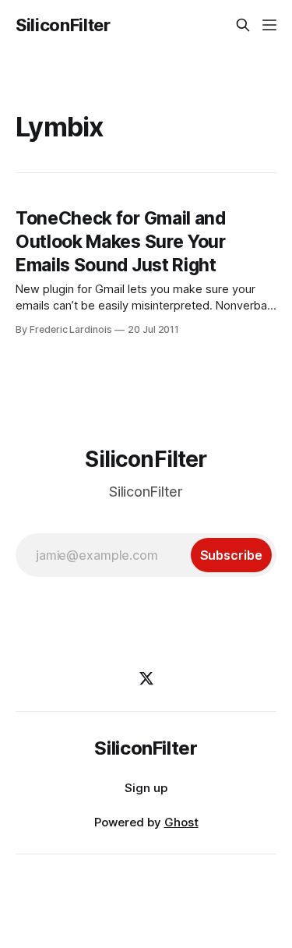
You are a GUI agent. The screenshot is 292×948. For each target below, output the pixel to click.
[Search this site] (242, 24)
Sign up (146, 787)
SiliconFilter (63, 25)
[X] (146, 678)
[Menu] (269, 24)
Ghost (181, 822)
